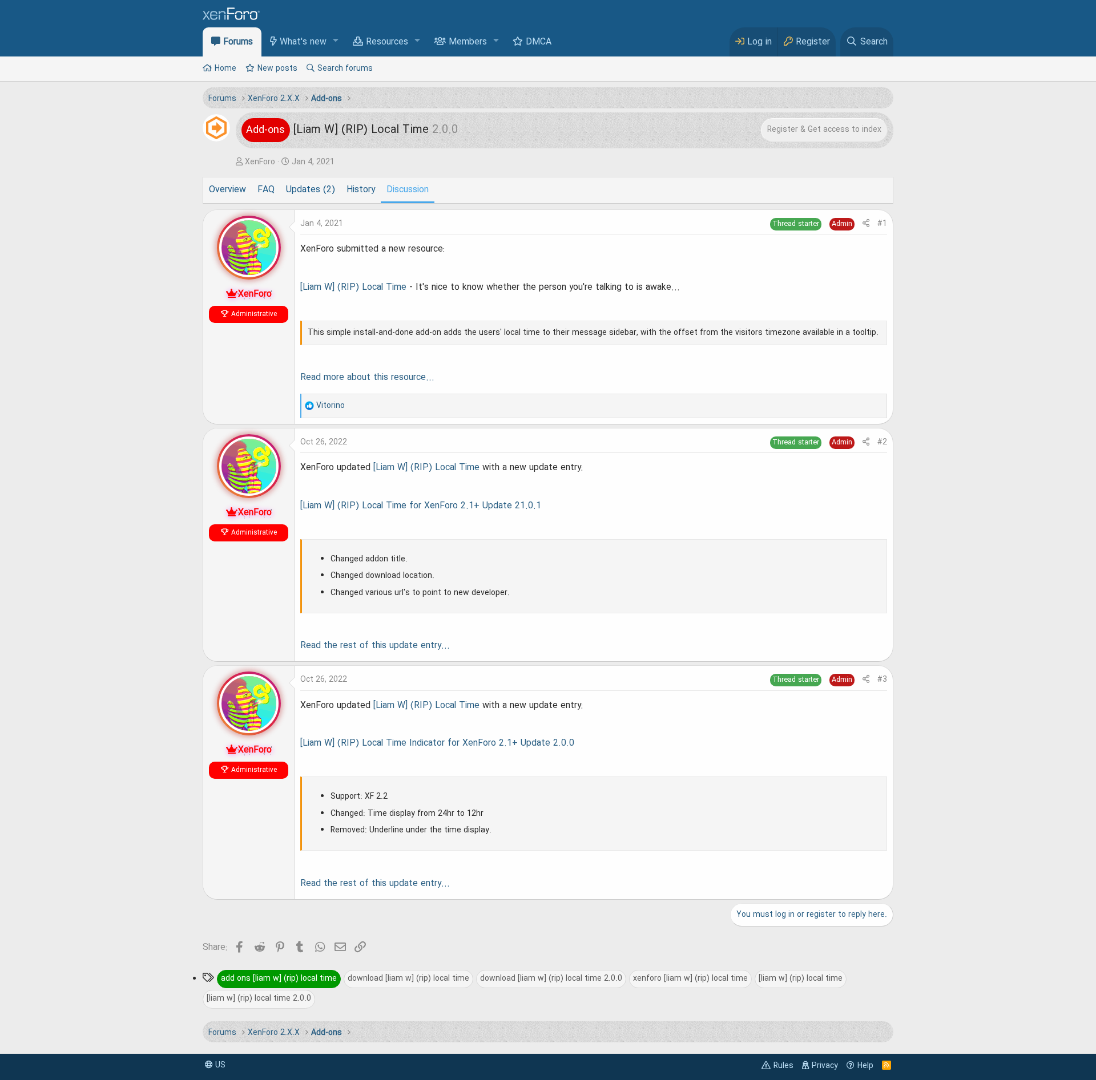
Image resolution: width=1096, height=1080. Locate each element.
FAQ (266, 190)
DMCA (538, 42)
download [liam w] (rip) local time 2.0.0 (551, 978)
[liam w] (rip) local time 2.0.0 (259, 998)
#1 (882, 223)
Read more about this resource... (367, 378)
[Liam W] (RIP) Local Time (353, 287)
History (360, 190)
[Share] (866, 224)
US (219, 1065)
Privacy (825, 1065)
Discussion (407, 190)
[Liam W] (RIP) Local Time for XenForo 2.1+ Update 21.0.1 (420, 506)
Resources (387, 42)
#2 (882, 442)
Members (468, 42)
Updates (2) (310, 190)
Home (225, 68)
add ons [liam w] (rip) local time (279, 978)
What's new (303, 42)
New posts (277, 68)
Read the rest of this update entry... (375, 646)
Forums (238, 42)
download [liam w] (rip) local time (408, 978)
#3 (882, 679)
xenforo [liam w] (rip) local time (690, 978)
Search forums (345, 68)
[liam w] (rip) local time (801, 978)
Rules (783, 1065)
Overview (227, 190)
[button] (336, 41)
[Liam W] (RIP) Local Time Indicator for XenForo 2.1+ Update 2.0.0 (437, 743)
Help (865, 1065)
